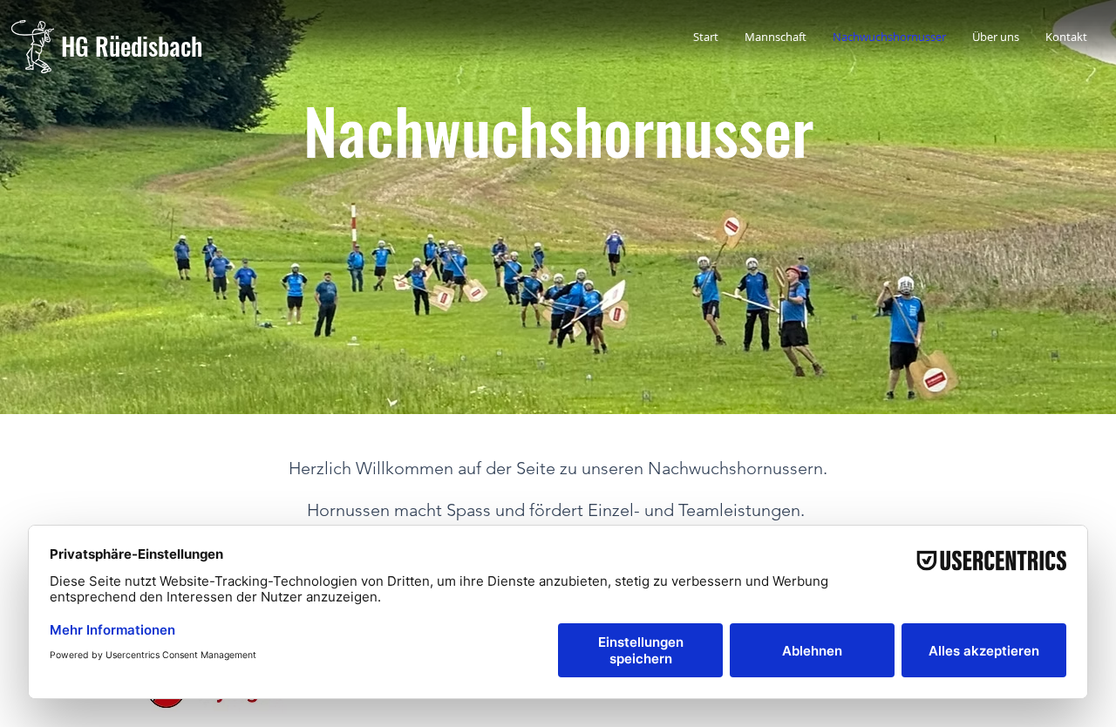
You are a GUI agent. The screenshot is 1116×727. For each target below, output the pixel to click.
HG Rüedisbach (131, 46)
